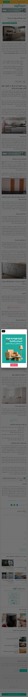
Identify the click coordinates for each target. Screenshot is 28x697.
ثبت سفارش (14, 365)
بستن (3, 331)
